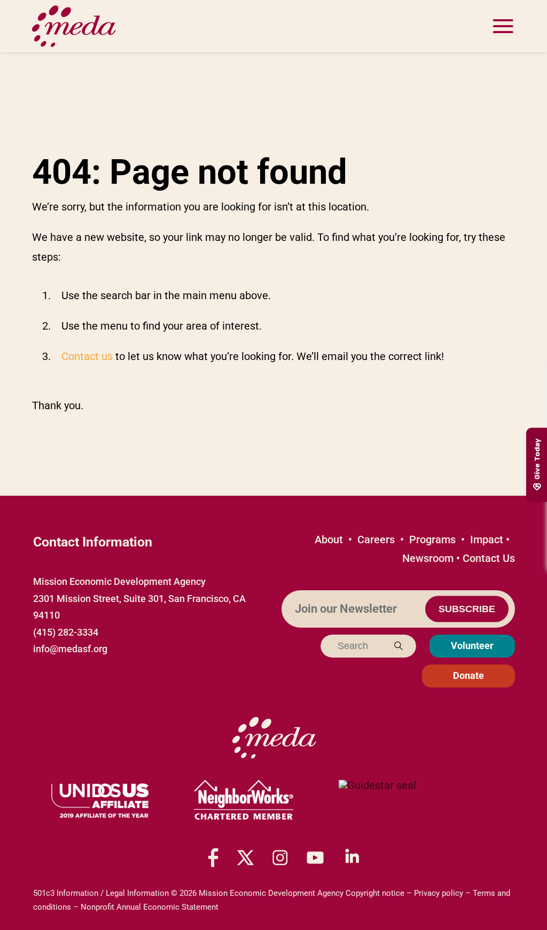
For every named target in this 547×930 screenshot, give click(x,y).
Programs (432, 539)
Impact (486, 539)
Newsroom (428, 558)
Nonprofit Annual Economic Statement (149, 907)
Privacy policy (438, 893)
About (329, 539)
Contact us (87, 356)
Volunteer (472, 645)
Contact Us (489, 558)
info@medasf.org (70, 648)
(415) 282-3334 (65, 632)
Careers (376, 539)
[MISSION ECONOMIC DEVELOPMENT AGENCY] (377, 801)
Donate (468, 675)
